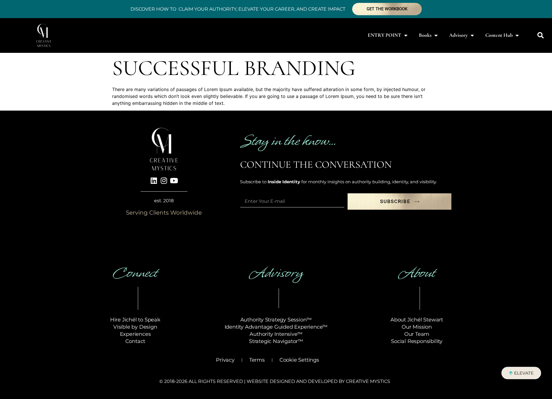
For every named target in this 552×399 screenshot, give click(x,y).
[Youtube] (174, 180)
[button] (540, 35)
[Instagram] (164, 180)
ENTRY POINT (384, 35)
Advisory (458, 35)
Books (425, 35)
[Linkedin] (154, 180)
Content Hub (499, 35)
